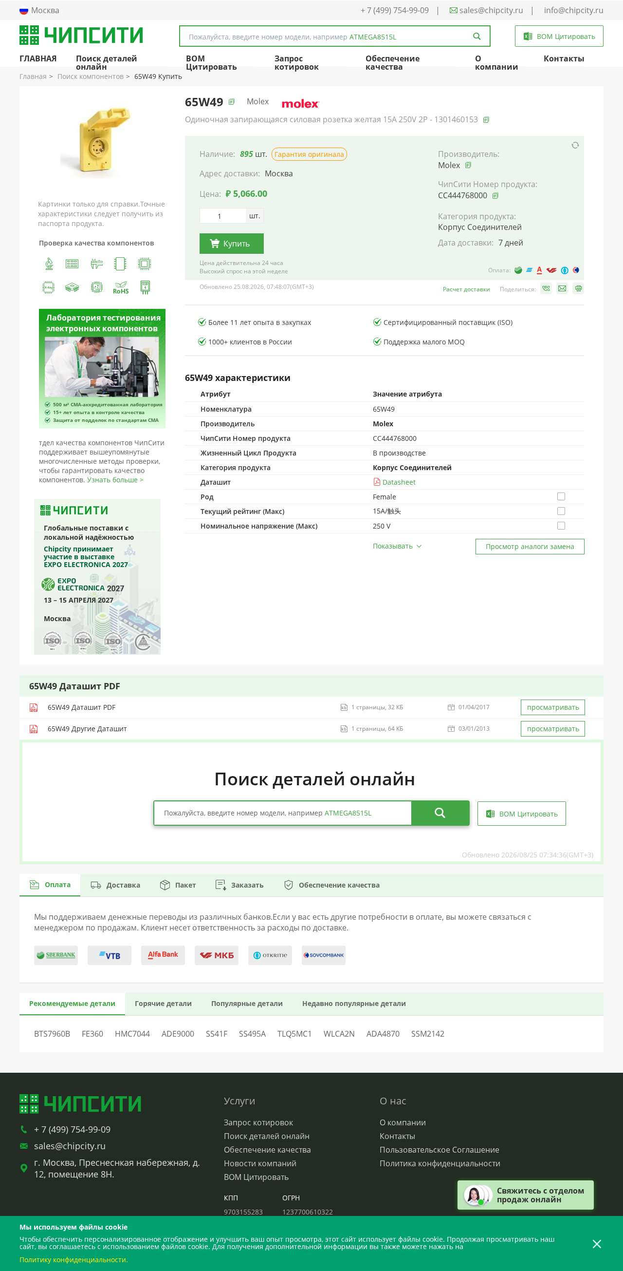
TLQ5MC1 (294, 1033)
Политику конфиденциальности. (73, 1259)
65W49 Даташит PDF (81, 707)
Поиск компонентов (90, 76)
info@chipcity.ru (574, 10)
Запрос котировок (297, 62)
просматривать (553, 707)
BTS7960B (52, 1033)
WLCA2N (339, 1033)
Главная (33, 76)
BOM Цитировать (211, 62)
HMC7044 (132, 1033)
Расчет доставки (466, 289)
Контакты (564, 58)
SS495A (252, 1033)
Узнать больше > (115, 479)
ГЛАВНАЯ (38, 58)
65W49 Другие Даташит (87, 728)
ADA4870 (383, 1033)
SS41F (216, 1033)
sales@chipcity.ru (490, 10)
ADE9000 (178, 1033)
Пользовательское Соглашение (439, 1149)
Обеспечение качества (393, 62)
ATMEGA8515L (372, 36)
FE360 (92, 1033)
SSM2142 (427, 1033)
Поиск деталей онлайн (106, 62)
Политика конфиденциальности (440, 1163)
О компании (496, 62)
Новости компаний (260, 1163)
